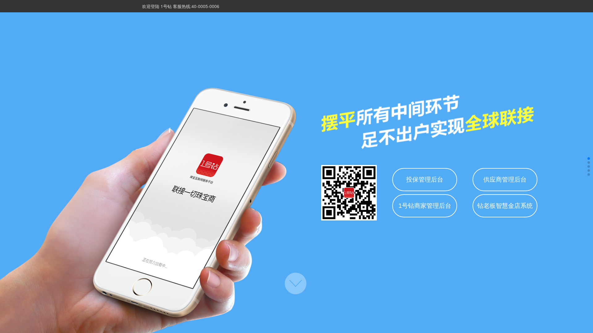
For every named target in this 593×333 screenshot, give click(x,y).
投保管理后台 (424, 179)
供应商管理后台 (505, 179)
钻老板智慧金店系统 (505, 205)
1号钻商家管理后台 (424, 205)
